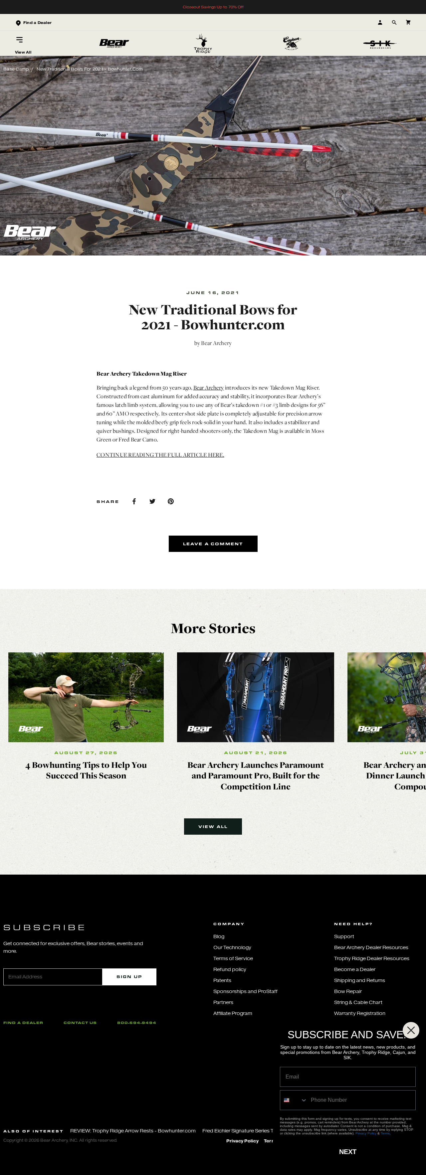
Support (344, 936)
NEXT (347, 1151)
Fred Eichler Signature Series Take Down (249, 1131)
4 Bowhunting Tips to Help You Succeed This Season (86, 770)
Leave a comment (213, 543)
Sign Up (129, 976)
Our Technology (232, 947)
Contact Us (80, 1022)
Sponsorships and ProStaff (245, 991)
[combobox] (294, 1100)
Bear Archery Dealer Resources (371, 947)
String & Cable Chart (358, 1002)
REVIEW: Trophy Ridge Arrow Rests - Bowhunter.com (133, 1131)
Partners (223, 1002)
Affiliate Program (232, 1013)
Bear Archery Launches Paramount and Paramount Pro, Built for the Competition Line (255, 775)
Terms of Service (233, 958)
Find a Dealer (23, 1022)
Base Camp (16, 69)
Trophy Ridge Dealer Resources (371, 958)
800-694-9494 (136, 1022)
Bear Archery (208, 388)
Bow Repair (348, 991)
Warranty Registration (359, 1013)
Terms (385, 1133)
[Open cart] (408, 22)
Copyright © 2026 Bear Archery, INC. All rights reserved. (60, 1140)
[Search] (394, 22)
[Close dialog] (411, 1030)
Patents (222, 980)
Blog (218, 936)
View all (213, 826)
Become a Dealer (354, 969)
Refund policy (229, 969)
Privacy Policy (242, 1141)
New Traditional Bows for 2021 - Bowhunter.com (89, 69)
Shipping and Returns (359, 980)
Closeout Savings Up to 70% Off (213, 7)
